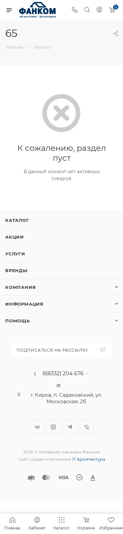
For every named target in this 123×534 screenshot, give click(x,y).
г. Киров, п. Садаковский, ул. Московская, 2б (66, 398)
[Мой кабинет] (99, 10)
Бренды (16, 270)
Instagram (53, 427)
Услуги (15, 253)
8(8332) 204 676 (63, 373)
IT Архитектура (88, 459)
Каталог (17, 220)
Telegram (70, 427)
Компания (20, 287)
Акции (14, 237)
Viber (87, 427)
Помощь (17, 320)
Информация (24, 304)
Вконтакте (37, 427)
